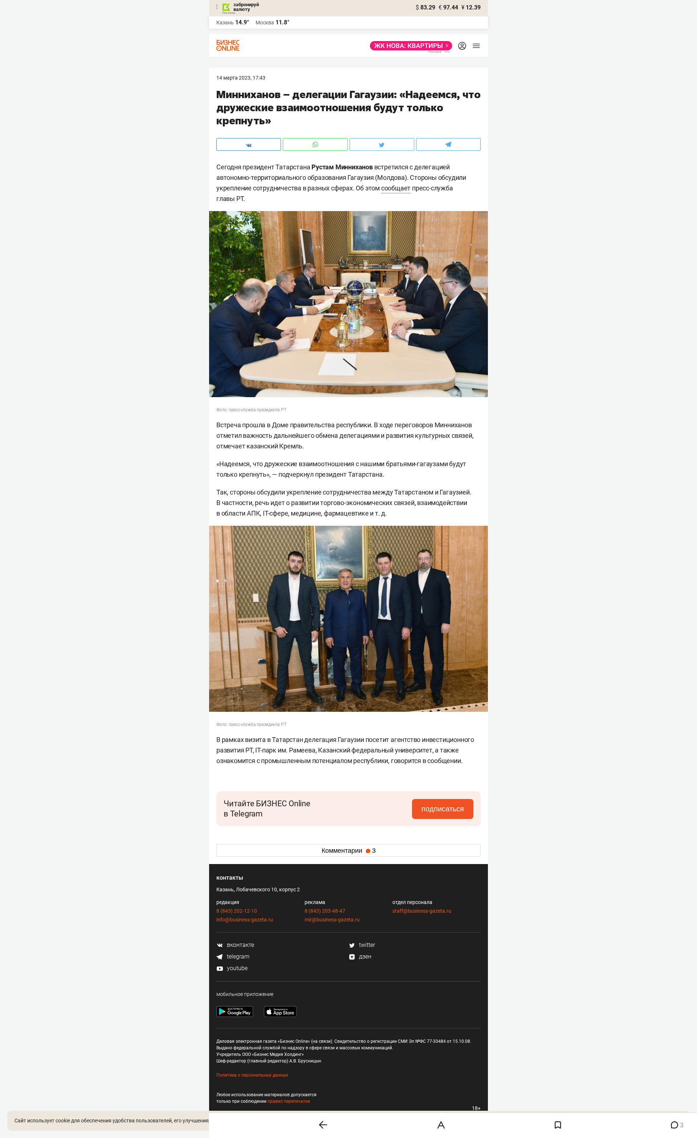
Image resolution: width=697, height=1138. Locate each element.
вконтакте (239, 944)
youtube (236, 968)
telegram (237, 956)
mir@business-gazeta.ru (332, 920)
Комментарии (349, 850)
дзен (364, 956)
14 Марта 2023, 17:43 (240, 78)
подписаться (442, 809)
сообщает (396, 188)
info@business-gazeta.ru (244, 920)
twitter (366, 944)
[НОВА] (409, 46)
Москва (265, 22)
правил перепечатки (289, 1101)
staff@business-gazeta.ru (421, 911)
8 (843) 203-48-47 (325, 911)
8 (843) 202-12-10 (236, 911)
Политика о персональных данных (252, 1075)
